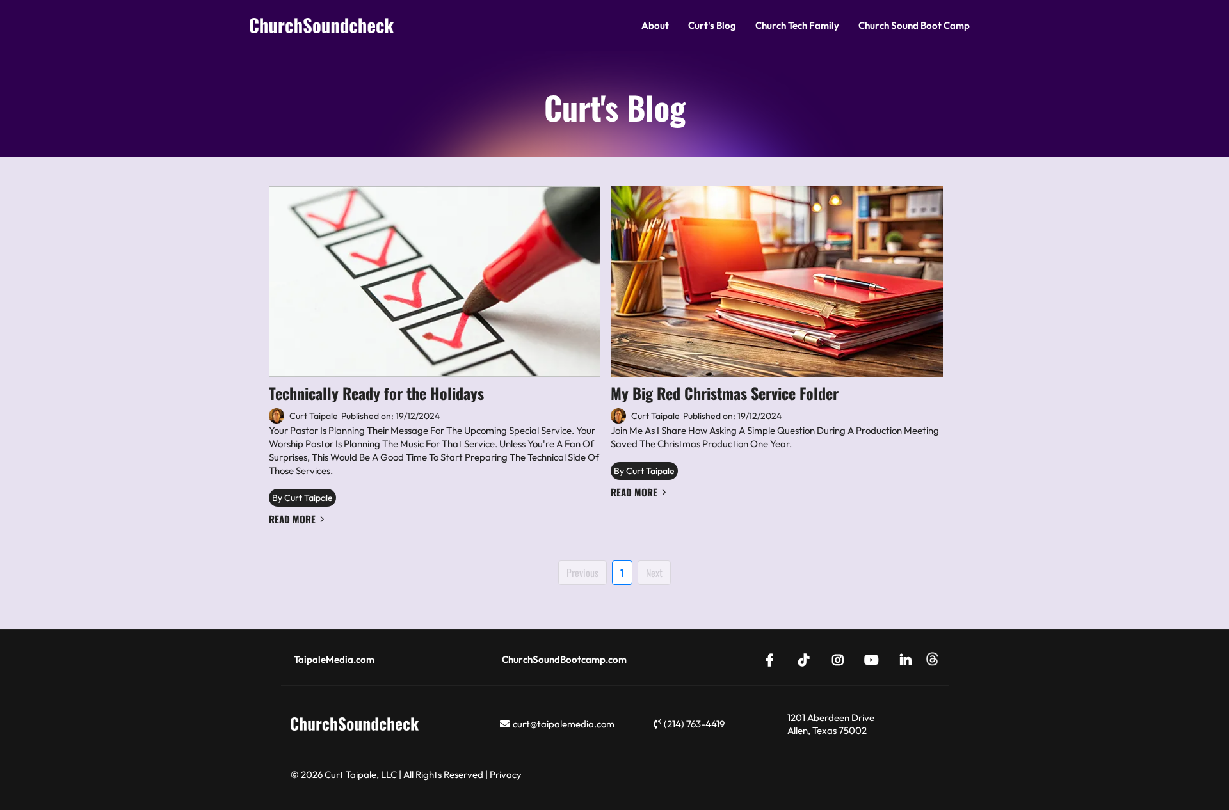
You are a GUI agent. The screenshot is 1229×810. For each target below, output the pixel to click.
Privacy (506, 774)
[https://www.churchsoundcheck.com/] (322, 26)
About (655, 25)
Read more (292, 519)
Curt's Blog (712, 25)
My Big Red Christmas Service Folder (725, 392)
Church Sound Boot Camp (914, 25)
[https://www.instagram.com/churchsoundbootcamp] (841, 659)
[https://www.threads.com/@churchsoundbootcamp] (932, 659)
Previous (582, 572)
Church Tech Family (797, 25)
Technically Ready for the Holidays (376, 392)
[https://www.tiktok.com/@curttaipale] (807, 659)
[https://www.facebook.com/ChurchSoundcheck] (773, 659)
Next (654, 572)
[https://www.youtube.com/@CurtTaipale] (874, 659)
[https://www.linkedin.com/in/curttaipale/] (909, 659)
